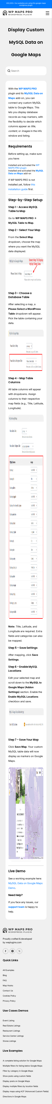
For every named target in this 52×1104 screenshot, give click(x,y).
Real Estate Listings (11, 1025)
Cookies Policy (9, 996)
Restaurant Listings (11, 1031)
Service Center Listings (13, 1036)
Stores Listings (9, 1041)
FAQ (5, 980)
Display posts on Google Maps (16, 1081)
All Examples (8, 970)
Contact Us (8, 990)
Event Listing (8, 1020)
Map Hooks (8, 985)
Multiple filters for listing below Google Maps (22, 1066)
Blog (5, 975)
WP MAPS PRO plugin (23, 166)
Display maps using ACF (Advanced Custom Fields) (26, 1091)
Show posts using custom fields (17, 1076)
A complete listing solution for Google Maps (22, 1060)
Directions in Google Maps (14, 1096)
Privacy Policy (9, 1001)
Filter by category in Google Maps (18, 1071)
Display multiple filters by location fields (20, 1086)
